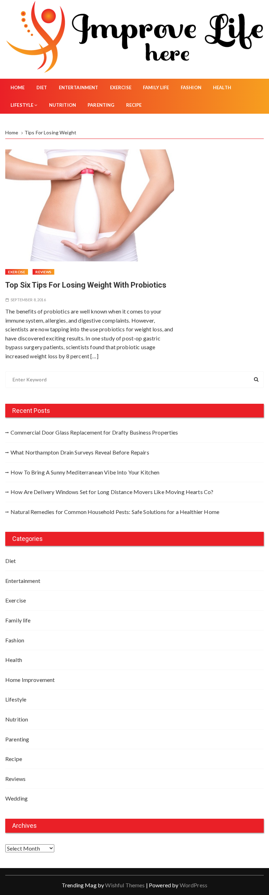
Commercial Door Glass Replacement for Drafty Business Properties (94, 432)
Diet (41, 87)
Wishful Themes (125, 885)
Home (18, 87)
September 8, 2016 (28, 300)
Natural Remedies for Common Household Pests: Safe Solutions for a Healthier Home (115, 511)
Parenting (101, 105)
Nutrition (62, 105)
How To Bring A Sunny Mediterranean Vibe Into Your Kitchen (85, 472)
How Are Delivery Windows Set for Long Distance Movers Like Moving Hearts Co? (112, 491)
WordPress (193, 885)
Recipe (134, 105)
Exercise (120, 87)
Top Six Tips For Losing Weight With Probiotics (85, 285)
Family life (156, 87)
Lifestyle (22, 105)
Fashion (191, 87)
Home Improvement (30, 679)
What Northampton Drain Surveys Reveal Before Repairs (80, 452)
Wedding (16, 798)
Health (222, 87)
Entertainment (78, 87)
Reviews (43, 272)
